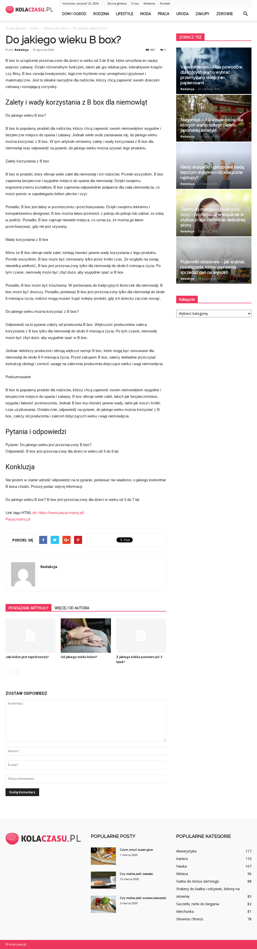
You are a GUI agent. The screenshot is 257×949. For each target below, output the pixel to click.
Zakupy (202, 14)
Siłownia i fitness (189, 919)
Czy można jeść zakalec (136, 874)
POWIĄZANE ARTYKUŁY (28, 608)
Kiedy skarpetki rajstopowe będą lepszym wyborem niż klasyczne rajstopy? (212, 172)
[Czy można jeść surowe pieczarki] (103, 904)
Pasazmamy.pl (18, 519)
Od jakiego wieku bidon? (79, 657)
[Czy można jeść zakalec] (103, 880)
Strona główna (116, 3)
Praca (163, 14)
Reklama (149, 3)
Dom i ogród (74, 14)
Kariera (182, 858)
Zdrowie (224, 14)
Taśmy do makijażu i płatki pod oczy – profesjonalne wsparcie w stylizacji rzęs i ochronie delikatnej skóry (212, 217)
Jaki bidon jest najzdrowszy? (27, 657)
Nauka (181, 866)
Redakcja (22, 50)
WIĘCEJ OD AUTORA (71, 608)
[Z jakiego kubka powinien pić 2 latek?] (141, 635)
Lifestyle (124, 14)
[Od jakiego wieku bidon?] (86, 635)
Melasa (182, 873)
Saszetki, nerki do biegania (197, 903)
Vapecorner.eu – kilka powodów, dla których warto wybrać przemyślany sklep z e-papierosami (211, 74)
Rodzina (101, 14)
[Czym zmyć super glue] (103, 856)
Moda (145, 14)
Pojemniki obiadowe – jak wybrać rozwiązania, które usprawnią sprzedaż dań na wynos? (212, 267)
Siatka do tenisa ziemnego (197, 881)
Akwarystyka (186, 851)
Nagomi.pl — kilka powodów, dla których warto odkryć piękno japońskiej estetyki (211, 125)
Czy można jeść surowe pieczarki (143, 898)
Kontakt (165, 3)
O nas (135, 3)
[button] (245, 14)
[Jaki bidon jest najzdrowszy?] (30, 635)
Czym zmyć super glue (136, 849)
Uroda (182, 14)
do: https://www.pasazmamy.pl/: (58, 512)
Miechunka (185, 911)
